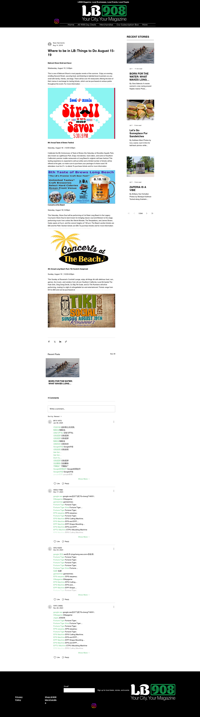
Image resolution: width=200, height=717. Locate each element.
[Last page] (152, 213)
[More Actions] (113, 421)
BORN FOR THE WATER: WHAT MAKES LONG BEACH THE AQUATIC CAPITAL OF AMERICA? (60, 382)
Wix (85, 716)
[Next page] (147, 213)
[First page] (129, 213)
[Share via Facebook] (49, 341)
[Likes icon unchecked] (54, 483)
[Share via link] (66, 341)
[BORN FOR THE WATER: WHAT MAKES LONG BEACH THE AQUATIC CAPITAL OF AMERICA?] (62, 367)
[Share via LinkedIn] (60, 341)
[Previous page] (134, 213)
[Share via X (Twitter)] (54, 341)
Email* (66, 686)
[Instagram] (57, 21)
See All (112, 354)
